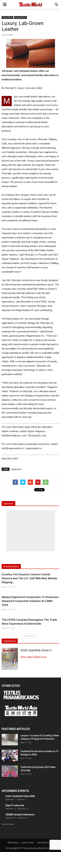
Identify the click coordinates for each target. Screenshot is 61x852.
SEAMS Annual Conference (20, 814)
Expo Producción (15, 805)
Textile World (7, 17)
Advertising (13, 842)
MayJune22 (16, 469)
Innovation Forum (45, 842)
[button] (56, 4)
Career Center (27, 842)
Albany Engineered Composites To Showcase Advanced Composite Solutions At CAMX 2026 (30, 601)
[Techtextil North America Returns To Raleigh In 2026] (10, 755)
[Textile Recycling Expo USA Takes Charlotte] (10, 771)
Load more (29, 636)
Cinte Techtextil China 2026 (20, 796)
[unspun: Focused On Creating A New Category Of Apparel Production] (10, 739)
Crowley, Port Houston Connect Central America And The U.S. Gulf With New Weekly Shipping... (29, 578)
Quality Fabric (20, 17)
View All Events (8, 824)
